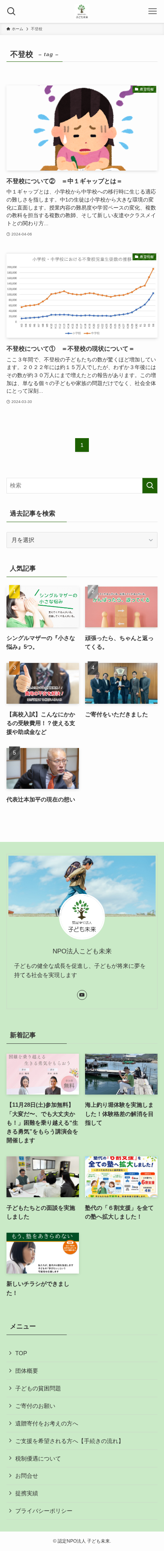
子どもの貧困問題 (38, 1388)
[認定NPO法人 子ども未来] (82, 11)
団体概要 (26, 1370)
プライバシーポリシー (43, 1510)
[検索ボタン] (11, 11)
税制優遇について (38, 1458)
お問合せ (26, 1475)
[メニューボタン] (152, 11)
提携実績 (26, 1493)
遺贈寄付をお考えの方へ (46, 1423)
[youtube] (82, 995)
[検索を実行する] (150, 485)
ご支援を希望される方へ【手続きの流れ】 (69, 1441)
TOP (21, 1353)
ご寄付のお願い (35, 1406)
